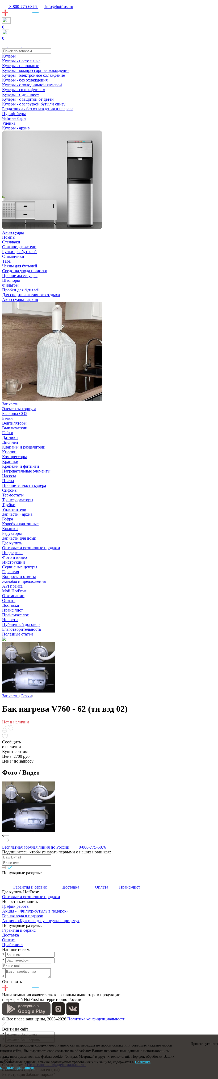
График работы (16, 906)
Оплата (8, 940)
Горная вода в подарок (22, 916)
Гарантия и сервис (19, 930)
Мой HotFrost (14, 591)
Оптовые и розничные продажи (31, 896)
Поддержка (12, 552)
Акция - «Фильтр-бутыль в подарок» (35, 911)
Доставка (10, 935)
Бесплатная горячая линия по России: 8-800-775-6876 (54, 847)
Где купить (12, 543)
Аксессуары (13, 232)
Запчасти (10, 404)
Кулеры (9, 56)
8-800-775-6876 (23, 6)
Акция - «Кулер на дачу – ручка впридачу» (40, 920)
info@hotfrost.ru (58, 6)
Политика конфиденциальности (96, 1019)
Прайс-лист (12, 944)
